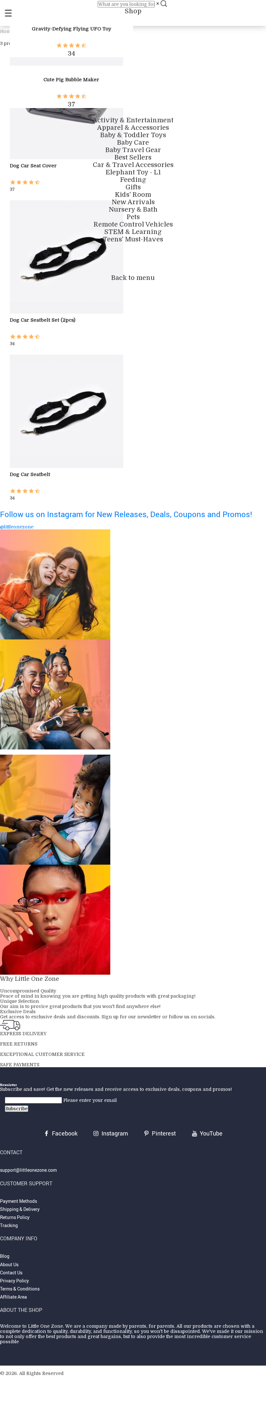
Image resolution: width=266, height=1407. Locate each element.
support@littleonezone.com (28, 1170)
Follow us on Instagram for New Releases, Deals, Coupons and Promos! (126, 514)
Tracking (9, 1225)
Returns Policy (15, 1217)
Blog (4, 1256)
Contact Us (11, 1272)
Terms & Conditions (20, 1289)
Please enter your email (90, 1100)
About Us (9, 1264)
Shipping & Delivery (20, 1209)
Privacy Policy (14, 1281)
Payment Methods (18, 1201)
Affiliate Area (13, 1297)
